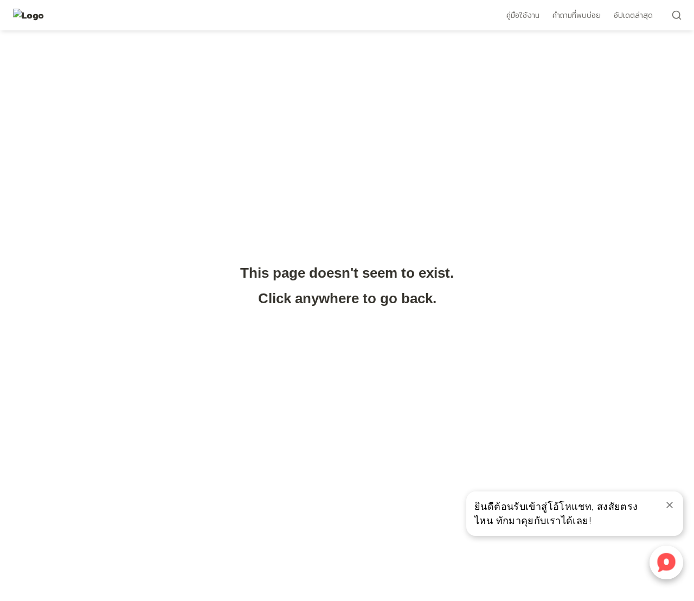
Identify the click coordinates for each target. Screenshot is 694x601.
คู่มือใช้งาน (522, 15)
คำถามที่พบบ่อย (576, 15)
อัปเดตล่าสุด (633, 15)
